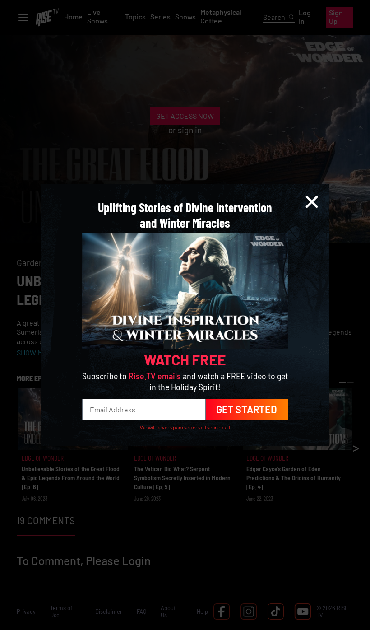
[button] (311, 201)
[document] (185, 315)
